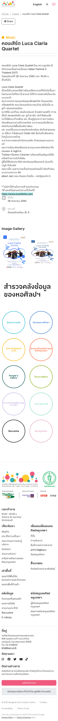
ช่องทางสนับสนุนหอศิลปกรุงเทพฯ (43, 613)
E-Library (7, 617)
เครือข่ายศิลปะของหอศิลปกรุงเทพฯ (12, 560)
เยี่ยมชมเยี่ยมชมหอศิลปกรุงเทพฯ (42, 528)
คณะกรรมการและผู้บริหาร (12, 542)
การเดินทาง (36, 540)
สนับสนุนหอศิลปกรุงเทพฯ (40, 595)
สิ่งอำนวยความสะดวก (41, 545)
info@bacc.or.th (9, 648)
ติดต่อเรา (6, 549)
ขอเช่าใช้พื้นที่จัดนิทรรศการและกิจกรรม (14, 578)
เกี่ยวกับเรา (8, 526)
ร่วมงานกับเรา (9, 553)
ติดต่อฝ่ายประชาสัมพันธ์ (43, 568)
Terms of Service (24, 717)
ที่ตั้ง (33, 535)
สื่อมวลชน (36, 563)
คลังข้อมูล (7, 593)
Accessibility (7, 708)
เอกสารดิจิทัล (8, 603)
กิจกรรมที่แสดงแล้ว (11, 598)
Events (15, 14)
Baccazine (7, 612)
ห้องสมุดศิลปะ (38, 554)
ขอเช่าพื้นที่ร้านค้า (10, 584)
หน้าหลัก (5, 14)
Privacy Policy (7, 717)
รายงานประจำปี (10, 608)
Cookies (43, 702)
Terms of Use (23, 708)
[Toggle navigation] (54, 4)
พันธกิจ (5, 531)
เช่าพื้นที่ (6, 570)
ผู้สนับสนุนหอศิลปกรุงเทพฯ (40, 605)
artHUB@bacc (39, 549)
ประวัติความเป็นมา (11, 536)
